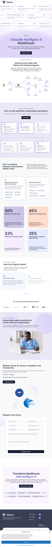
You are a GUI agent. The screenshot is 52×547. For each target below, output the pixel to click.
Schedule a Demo (8, 382)
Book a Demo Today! (26, 486)
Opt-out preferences (22, 545)
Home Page (32, 514)
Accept (26, 542)
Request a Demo (26, 53)
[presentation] (42, 174)
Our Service (32, 517)
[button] (50, 532)
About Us (31, 519)
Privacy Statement (29, 545)
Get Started (26, 117)
